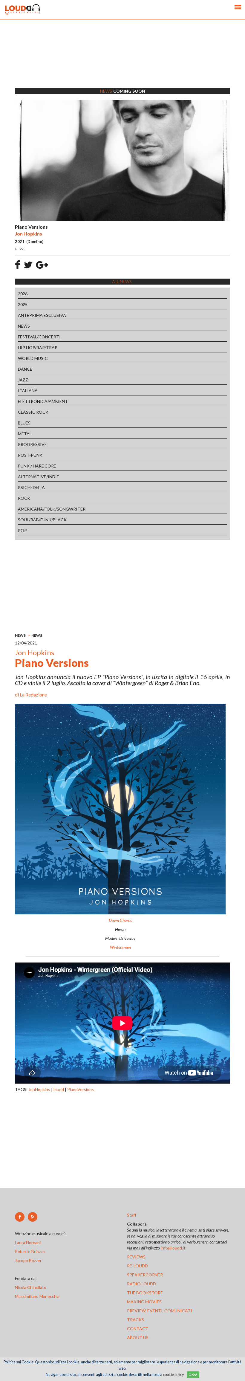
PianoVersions (80, 1089)
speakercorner (145, 1274)
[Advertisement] (122, 61)
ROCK (24, 498)
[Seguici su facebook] (19, 1217)
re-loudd (137, 1265)
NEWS (24, 326)
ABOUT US (137, 1337)
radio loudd (141, 1283)
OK (191, 1374)
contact (137, 1328)
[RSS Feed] (32, 1217)
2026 (22, 293)
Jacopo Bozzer (28, 1260)
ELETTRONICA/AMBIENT (43, 401)
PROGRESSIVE (32, 444)
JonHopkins (39, 1089)
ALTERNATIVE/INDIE (38, 476)
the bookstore (145, 1292)
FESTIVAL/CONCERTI (39, 336)
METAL (25, 433)
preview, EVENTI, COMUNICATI (159, 1310)
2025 (22, 304)
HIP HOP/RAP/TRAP (37, 347)
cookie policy (173, 1374)
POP (22, 530)
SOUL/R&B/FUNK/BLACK (42, 519)
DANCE (25, 369)
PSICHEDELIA (31, 487)
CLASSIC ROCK (33, 412)
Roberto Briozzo (30, 1251)
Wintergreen (120, 947)
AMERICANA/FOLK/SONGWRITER (51, 508)
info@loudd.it (173, 1247)
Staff (131, 1214)
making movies (144, 1301)
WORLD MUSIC (33, 358)
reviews (136, 1256)
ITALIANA (28, 390)
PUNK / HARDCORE (37, 465)
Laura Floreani (28, 1242)
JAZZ (23, 379)
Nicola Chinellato (30, 1287)
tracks (135, 1319)
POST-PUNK (30, 455)
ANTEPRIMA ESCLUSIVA (42, 315)
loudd (58, 1089)
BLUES (24, 422)
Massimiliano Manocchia (37, 1296)
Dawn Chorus (120, 920)
